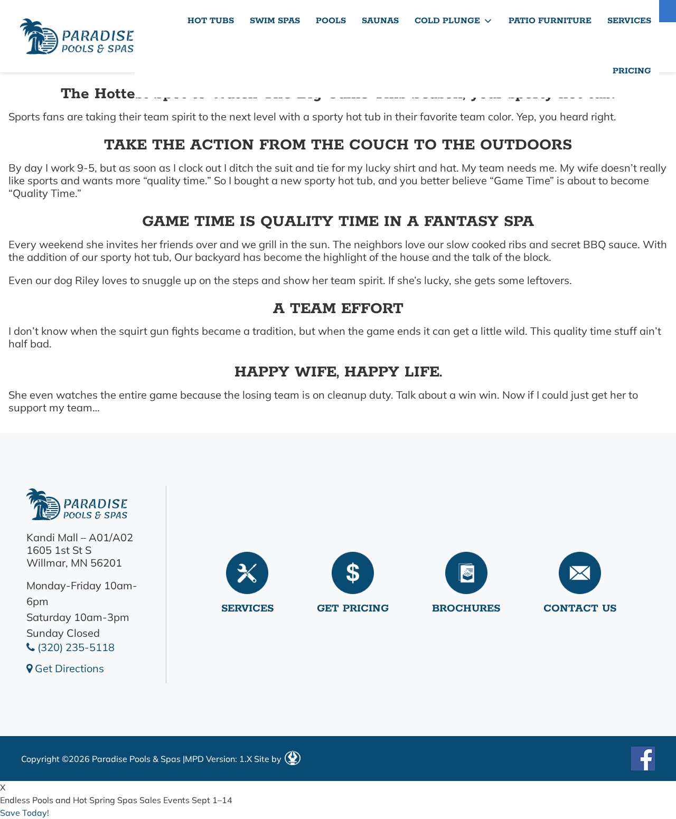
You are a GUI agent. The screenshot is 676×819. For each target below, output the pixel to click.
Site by (269, 759)
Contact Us (579, 608)
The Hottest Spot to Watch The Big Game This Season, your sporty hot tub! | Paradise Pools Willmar (76, 36)
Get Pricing (353, 608)
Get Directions (68, 668)
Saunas (380, 20)
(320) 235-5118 (75, 647)
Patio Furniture (550, 20)
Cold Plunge (447, 20)
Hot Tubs (210, 20)
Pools (331, 20)
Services (629, 20)
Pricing (632, 71)
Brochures (466, 608)
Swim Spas (275, 20)
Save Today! (24, 812)
